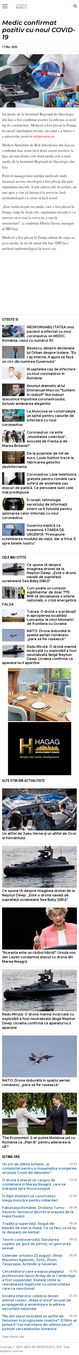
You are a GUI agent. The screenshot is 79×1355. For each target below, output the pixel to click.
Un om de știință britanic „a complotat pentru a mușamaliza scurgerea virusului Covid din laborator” (39, 1168)
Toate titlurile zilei (13, 1336)
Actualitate (34, 781)
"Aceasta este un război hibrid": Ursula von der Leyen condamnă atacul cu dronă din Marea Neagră (39, 957)
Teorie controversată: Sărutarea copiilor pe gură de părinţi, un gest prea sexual (36, 1244)
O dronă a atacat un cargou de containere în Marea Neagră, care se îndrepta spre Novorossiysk (34, 1184)
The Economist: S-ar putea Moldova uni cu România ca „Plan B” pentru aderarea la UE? (38, 1142)
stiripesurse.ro (44, 136)
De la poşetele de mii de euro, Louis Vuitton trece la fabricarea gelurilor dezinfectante (38, 460)
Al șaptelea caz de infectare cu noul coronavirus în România (51, 373)
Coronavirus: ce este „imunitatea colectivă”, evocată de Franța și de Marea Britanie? (34, 439)
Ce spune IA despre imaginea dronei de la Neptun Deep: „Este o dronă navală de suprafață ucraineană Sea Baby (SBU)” (39, 573)
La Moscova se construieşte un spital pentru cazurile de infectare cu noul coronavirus (39, 418)
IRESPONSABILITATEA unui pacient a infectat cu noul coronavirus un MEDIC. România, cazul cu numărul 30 (38, 334)
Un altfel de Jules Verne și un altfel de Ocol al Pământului (39, 836)
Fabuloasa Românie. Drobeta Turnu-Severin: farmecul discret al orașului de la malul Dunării (37, 1212)
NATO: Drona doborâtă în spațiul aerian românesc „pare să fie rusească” (49, 635)
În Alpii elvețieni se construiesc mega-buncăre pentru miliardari (30, 1198)
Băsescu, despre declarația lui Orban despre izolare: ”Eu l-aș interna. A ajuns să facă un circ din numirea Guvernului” (39, 355)
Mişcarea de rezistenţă (39, 6)
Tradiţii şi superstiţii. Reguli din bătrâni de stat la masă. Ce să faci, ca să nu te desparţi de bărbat (39, 1228)
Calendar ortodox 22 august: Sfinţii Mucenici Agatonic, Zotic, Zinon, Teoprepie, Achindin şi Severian (32, 1260)
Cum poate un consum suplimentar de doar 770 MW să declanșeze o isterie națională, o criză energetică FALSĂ (39, 596)
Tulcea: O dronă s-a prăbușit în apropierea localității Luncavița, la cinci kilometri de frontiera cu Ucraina (51, 618)
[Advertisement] (39, 284)
